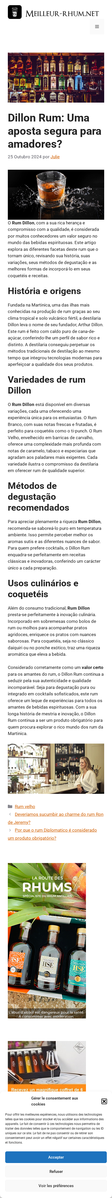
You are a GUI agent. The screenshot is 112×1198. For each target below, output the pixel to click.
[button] (104, 1101)
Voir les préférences (56, 1185)
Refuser (56, 1171)
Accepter (56, 1157)
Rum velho (25, 806)
